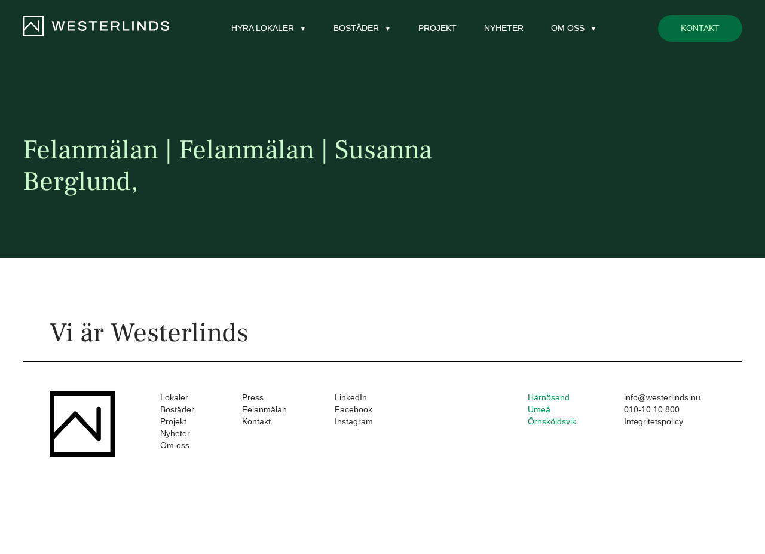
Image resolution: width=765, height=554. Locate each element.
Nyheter (504, 28)
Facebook (353, 409)
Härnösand (549, 397)
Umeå (539, 409)
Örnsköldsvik (552, 421)
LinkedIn (351, 397)
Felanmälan (264, 409)
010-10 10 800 (652, 409)
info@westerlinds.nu (662, 397)
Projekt (437, 28)
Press (253, 397)
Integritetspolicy (653, 421)
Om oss (174, 445)
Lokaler (174, 397)
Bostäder (177, 409)
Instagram (354, 421)
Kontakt (700, 28)
